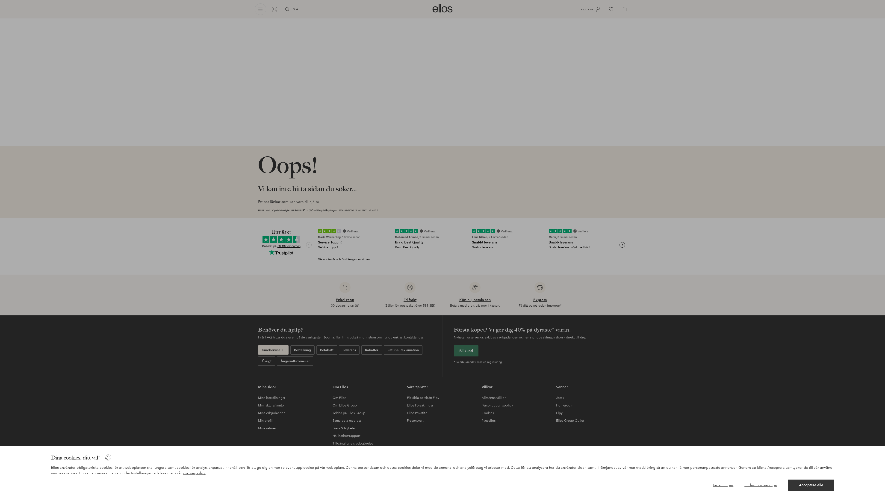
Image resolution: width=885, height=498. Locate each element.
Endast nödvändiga (760, 485)
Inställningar (723, 485)
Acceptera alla (811, 485)
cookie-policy (194, 473)
